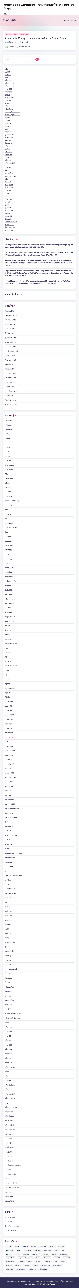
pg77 (7, 670)
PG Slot (8, 661)
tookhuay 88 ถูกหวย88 (13, 875)
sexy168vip (9, 800)
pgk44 (7, 693)
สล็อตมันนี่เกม (10, 1085)
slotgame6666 (11, 835)
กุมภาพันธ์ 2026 (11, 338)
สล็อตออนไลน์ (10, 163)
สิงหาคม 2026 (10, 311)
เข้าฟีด (10, 1221)
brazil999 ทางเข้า (11, 527)
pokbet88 (9, 733)
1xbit (7, 452)
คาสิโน (7, 938)
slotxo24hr (9, 844)
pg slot (7, 120)
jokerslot (8, 155)
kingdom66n (10, 617)
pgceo (7, 679)
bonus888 (9, 523)
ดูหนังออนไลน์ (10, 135)
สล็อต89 (8, 1058)
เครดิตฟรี (8, 1143)
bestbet (8, 510)
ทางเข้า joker (10, 137)
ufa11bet (8, 880)
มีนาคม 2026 (10, 333)
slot (6, 129)
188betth (8, 438)
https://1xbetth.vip (12, 112)
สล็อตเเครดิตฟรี (21, 1269)
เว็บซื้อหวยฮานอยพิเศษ (13, 1165)
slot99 (7, 78)
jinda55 (8, 75)
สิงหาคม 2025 (10, 364)
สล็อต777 (8, 1049)
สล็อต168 (8, 1027)
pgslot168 (9, 701)
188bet (7, 434)
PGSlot (7, 697)
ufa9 (6, 902)
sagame (8, 768)
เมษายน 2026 (10, 329)
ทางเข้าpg (9, 956)
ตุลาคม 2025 (10, 356)
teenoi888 (9, 866)
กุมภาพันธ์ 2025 (11, 391)
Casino (8, 532)
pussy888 (9, 98)
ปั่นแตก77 (8, 982)
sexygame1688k (11, 817)
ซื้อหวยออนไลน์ (10, 227)
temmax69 (9, 871)
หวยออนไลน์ (9, 230)
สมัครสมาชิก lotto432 (13, 1014)
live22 (7, 202)
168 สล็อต (8, 425)
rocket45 (8, 759)
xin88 (7, 929)
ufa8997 (8, 898)
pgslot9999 (9, 715)
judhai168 (8, 612)
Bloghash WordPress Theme (43, 1284)
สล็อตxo (8, 160)
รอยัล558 (8, 1005)
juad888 (8, 608)
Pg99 (7, 675)
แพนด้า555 (9, 1197)
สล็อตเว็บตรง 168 (11, 1107)
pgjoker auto (10, 688)
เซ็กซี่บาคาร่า (10, 1148)
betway (8, 514)
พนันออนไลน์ (9, 987)
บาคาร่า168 (9, 190)
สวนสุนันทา (9, 1121)
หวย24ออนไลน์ (10, 1130)
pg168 (7, 72)
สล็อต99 (8, 1072)
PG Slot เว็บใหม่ (11, 666)
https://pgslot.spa (12, 115)
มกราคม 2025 (10, 396)
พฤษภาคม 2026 (11, 324)
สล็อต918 (8, 1063)
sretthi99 (8, 849)
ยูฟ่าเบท (8, 996)
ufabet (7, 907)
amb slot (8, 496)
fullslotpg (8, 199)
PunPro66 (9, 737)
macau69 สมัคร (11, 643)
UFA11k (7, 884)
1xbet (7, 443)
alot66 (7, 487)
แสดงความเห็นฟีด (14, 1226)
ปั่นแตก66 (8, 219)
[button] (37, 59)
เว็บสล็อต (8, 1179)
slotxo (7, 103)
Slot (6, 822)
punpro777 (9, 225)
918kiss (8, 168)
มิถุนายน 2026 (10, 320)
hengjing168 (10, 572)
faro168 (8, 554)
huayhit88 (9, 577)
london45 (9, 635)
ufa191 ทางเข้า (10, 889)
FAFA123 (8, 550)
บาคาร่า (8, 100)
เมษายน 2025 (10, 382)
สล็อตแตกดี (9, 1112)
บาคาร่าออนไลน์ (11, 222)
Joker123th (9, 603)
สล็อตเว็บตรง (9, 83)
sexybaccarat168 (12, 809)
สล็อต (7, 146)
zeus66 (8, 933)
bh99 (7, 519)
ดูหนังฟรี (8, 182)
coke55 (8, 536)
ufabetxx (8, 911)
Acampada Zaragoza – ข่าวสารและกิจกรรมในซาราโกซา (35, 38)
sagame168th (10, 176)
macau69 (8, 639)
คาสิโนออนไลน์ (10, 942)
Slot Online (9, 826)
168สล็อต (8, 429)
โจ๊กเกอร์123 (9, 143)
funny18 (8, 563)
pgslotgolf (9, 724)
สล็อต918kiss (10, 1067)
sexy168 (8, 795)
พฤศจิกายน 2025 (11, 351)
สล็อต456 (8, 1032)
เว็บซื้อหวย (9, 1161)
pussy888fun (10, 751)
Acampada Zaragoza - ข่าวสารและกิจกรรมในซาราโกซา (39, 6)
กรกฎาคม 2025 (11, 369)
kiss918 (8, 123)
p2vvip (8, 652)
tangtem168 (10, 862)
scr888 (8, 791)
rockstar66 (9, 764)
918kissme (9, 470)
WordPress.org (13, 1230)
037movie (9, 420)
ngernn (8, 648)
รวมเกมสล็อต (9, 1000)
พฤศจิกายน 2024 (11, 405)
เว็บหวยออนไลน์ (11, 1183)
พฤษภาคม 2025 (11, 378)
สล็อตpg (8, 1076)
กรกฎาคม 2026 (11, 315)
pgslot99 (8, 710)
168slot (8, 1246)
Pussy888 (9, 746)
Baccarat (8, 505)
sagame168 (9, 773)
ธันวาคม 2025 (10, 347)
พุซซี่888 (8, 991)
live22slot (9, 630)
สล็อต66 (8, 80)
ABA (15, 34)
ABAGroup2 (24, 34)
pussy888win (10, 755)
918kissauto (9, 465)
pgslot (7, 95)
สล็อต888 (8, 89)
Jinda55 (19, 1250)
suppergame (10, 858)
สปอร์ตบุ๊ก (8, 1009)
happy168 (9, 568)
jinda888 (8, 590)
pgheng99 (9, 196)
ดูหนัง (7, 205)
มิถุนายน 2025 (10, 373)
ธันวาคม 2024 (10, 400)
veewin (8, 925)
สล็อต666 (8, 1045)
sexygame (9, 813)
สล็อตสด (8, 1089)
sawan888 (9, 782)
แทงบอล (8, 1192)
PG (6, 657)
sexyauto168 (10, 804)
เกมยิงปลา (8, 1139)
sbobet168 (9, 786)
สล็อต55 (8, 1036)
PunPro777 (9, 742)
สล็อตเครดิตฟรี (10, 1098)
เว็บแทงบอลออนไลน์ (12, 1188)
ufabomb (8, 916)
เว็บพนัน (8, 1170)
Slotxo (7, 840)
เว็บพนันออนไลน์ (11, 1174)
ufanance (8, 920)
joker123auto (10, 599)
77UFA (7, 456)
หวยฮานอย (9, 1134)
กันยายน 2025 (10, 360)
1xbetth (8, 447)
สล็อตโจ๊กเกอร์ (10, 1116)
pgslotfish (9, 719)
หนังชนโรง (9, 173)
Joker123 (8, 594)
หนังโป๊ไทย (9, 109)
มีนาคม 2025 (10, 387)
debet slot (9, 541)
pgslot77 (8, 216)
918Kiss (8, 34)
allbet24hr (9, 483)
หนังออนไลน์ (9, 210)
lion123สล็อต (9, 621)
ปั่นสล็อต (8, 974)
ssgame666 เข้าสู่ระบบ (13, 853)
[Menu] (5, 14)
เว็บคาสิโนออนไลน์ (12, 1156)
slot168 (8, 831)
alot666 (8, 492)
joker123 (8, 69)
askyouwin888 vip (12, 501)
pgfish (7, 684)
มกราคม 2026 (10, 342)
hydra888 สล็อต (11, 581)
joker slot (8, 140)
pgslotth (8, 728)
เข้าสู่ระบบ (11, 1217)
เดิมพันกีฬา (9, 1152)
